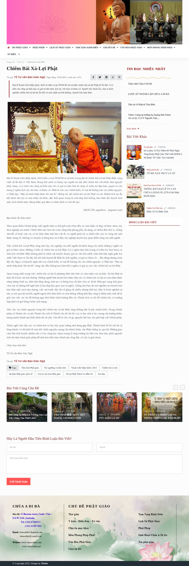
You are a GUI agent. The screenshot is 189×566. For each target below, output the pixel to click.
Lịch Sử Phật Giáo (60, 47)
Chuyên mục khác (79, 528)
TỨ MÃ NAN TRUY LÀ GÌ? (161, 173)
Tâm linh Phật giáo (30, 368)
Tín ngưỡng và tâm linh (55, 368)
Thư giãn (74, 514)
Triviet (44, 563)
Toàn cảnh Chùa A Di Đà (140, 83)
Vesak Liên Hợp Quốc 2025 (84, 368)
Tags (13, 368)
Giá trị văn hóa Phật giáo (49, 374)
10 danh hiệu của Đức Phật (159, 418)
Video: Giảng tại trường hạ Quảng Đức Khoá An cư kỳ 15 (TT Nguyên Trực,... (149, 116)
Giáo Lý (21, 62)
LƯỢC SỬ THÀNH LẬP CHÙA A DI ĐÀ (148, 94)
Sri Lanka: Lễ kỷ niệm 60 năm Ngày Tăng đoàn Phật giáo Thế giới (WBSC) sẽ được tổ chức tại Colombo (163, 154)
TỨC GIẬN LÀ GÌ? (65, 418)
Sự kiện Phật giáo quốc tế (20, 374)
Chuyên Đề (109, 47)
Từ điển (11, 54)
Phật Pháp (39, 47)
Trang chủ (11, 62)
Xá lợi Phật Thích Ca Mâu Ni (79, 374)
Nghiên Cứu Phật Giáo (155, 208)
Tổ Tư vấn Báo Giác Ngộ (29, 77)
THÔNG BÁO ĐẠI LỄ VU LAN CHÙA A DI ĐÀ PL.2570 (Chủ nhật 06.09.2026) (161, 192)
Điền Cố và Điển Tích (157, 211)
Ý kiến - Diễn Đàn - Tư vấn (84, 521)
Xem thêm (131, 128)
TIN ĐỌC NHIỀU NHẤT (146, 69)
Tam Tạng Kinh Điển (86, 47)
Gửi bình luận (18, 481)
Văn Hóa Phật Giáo (131, 47)
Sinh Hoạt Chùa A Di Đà (152, 185)
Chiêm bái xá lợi (109, 368)
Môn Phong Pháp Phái (159, 47)
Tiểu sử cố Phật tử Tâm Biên (141, 104)
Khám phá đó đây (153, 170)
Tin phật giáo (20, 47)
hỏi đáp (101, 374)
